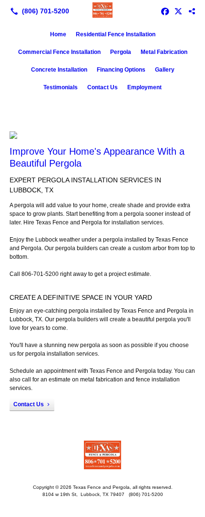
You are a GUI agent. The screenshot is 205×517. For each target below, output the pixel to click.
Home (58, 34)
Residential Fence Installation (115, 34)
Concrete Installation (59, 69)
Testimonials (60, 87)
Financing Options (121, 69)
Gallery (164, 69)
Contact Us (102, 87)
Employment (144, 87)
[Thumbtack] (191, 11)
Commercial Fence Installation (59, 52)
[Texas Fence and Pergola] (102, 10)
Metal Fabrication (164, 52)
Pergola (120, 52)
